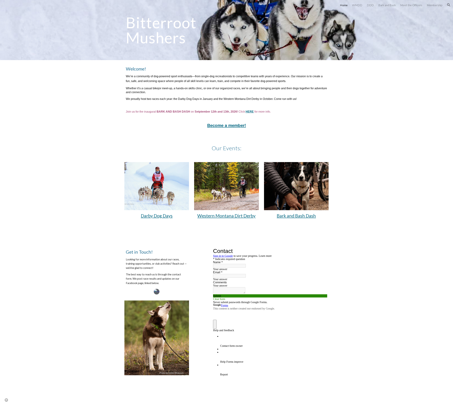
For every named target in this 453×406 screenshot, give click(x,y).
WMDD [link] (357, 5)
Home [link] (344, 5)
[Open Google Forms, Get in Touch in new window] (321, 251)
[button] (449, 5)
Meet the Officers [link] (411, 5)
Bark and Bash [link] (387, 5)
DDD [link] (370, 5)
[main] (182, 30)
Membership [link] (434, 5)
